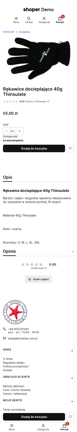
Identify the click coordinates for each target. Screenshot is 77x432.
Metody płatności (13, 386)
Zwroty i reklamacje (15, 393)
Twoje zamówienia (14, 409)
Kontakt (7, 370)
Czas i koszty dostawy (17, 389)
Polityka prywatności (15, 366)
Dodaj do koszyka (34, 148)
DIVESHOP (8, 31)
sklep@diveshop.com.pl (22, 338)
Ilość (6, 124)
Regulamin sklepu (13, 362)
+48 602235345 (18, 329)
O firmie (8, 358)
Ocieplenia (24, 31)
